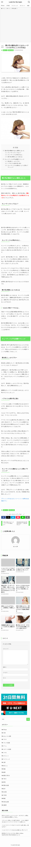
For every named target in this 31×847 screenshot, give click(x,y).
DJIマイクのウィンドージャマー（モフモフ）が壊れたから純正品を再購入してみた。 (15, 816)
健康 (4, 772)
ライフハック (6, 759)
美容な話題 (10, 50)
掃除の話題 (6, 785)
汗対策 (5, 795)
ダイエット (6, 755)
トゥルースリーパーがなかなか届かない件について (15, 830)
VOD (4, 733)
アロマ (5, 739)
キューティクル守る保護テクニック (14, 159)
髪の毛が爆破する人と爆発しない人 (14, 150)
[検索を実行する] (28, 719)
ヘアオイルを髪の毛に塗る (14, 163)
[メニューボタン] (2, 2)
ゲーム (5, 746)
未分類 (5, 792)
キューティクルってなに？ (14, 152)
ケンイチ (15, 546)
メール (5, 672)
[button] (3, 517)
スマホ (5, 752)
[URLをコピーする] (27, 517)
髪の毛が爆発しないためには (15, 156)
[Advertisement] (15, 25)
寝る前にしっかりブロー (14, 161)
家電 (4, 782)
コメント (5, 648)
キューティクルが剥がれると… (15, 154)
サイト (4, 677)
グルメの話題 (6, 742)
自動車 (5, 805)
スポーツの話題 (7, 749)
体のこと (5, 50)
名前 (4, 667)
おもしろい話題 (7, 736)
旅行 (4, 788)
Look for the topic (15, 2)
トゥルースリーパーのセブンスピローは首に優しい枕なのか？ (15, 826)
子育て (5, 778)
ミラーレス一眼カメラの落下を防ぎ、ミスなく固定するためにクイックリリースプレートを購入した (15, 821)
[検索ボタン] (29, 2)
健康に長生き (6, 775)
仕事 (4, 762)
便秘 (4, 769)
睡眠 (4, 798)
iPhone (5, 729)
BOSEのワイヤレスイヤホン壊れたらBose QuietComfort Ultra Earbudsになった (12, 834)
